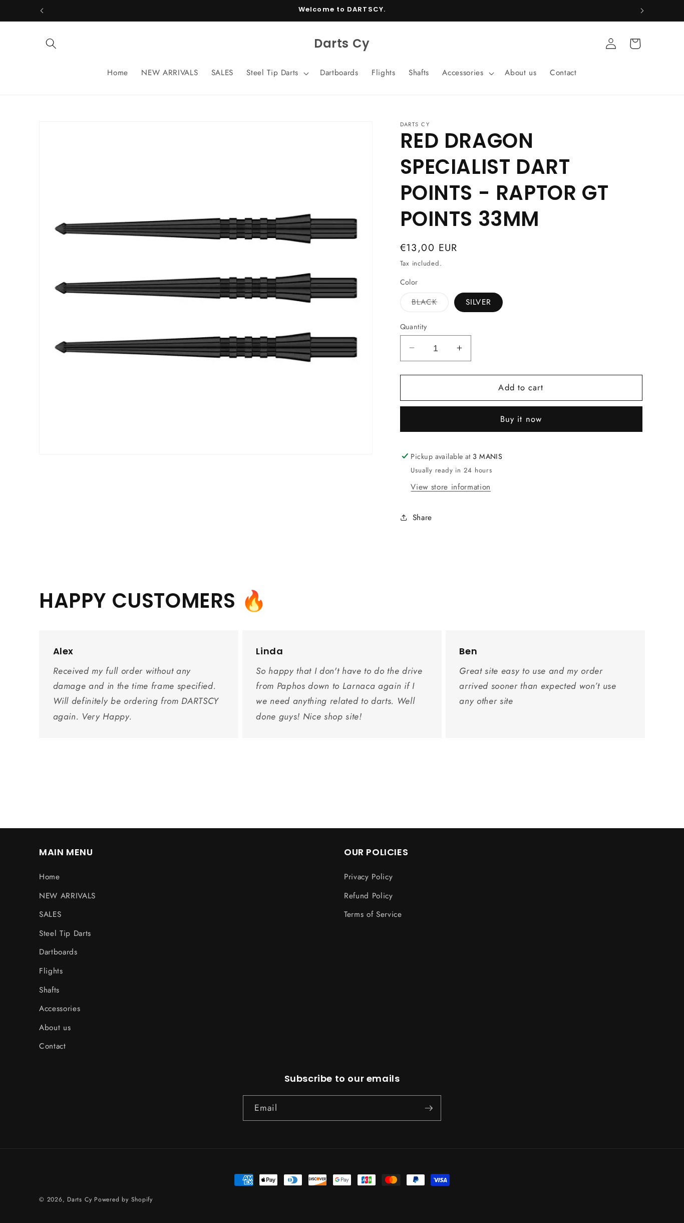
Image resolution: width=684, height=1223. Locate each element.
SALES (50, 914)
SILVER (478, 301)
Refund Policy (368, 895)
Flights (51, 970)
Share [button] (422, 517)
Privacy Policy (368, 876)
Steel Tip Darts (65, 933)
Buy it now (521, 419)
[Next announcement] (642, 10)
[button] (51, 44)
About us (55, 1027)
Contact (52, 1046)
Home (49, 876)
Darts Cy (79, 1199)
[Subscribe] (429, 1108)
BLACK (430, 304)
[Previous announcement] (42, 10)
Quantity (413, 326)
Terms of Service (373, 914)
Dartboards (58, 951)
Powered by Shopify (123, 1199)
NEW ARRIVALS (67, 895)
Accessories (59, 1008)
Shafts (49, 990)
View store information (451, 487)
